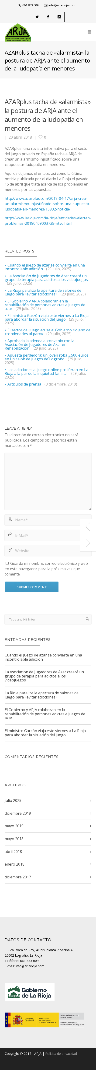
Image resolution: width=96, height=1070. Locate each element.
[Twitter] (37, 17)
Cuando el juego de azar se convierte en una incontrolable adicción (45, 267)
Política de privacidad (61, 1053)
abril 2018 (13, 851)
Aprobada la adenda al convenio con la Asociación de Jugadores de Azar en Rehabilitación (39, 344)
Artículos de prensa (24, 384)
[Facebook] (48, 17)
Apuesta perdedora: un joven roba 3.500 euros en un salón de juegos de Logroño (47, 357)
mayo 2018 (14, 838)
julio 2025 (13, 800)
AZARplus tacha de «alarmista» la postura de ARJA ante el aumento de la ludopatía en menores (48, 115)
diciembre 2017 (18, 877)
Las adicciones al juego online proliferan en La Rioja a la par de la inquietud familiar (46, 371)
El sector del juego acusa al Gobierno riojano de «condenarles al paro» (47, 331)
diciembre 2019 (18, 813)
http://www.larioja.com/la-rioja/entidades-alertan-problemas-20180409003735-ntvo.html (48, 220)
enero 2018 (14, 864)
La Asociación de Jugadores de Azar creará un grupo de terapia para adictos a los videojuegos (46, 277)
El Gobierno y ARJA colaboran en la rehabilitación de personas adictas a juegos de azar (45, 304)
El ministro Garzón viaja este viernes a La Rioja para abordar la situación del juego (47, 317)
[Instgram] (59, 17)
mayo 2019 (14, 825)
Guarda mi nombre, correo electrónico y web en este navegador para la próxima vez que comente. (46, 569)
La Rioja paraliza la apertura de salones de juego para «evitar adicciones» (43, 292)
